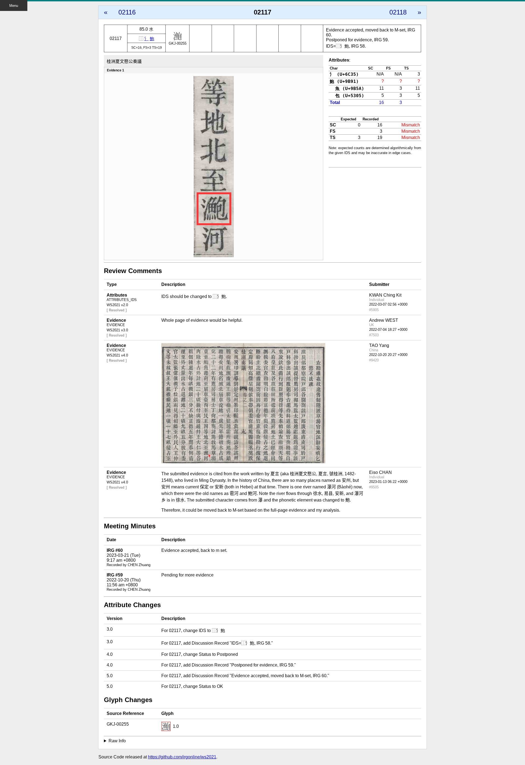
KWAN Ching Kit (385, 295)
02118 (398, 12)
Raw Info (117, 740)
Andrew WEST (383, 320)
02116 (127, 12)
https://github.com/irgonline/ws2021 (182, 757)
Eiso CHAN (380, 472)
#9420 (374, 360)
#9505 (374, 487)
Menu (13, 6)
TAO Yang (379, 345)
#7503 (374, 335)
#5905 (374, 310)
